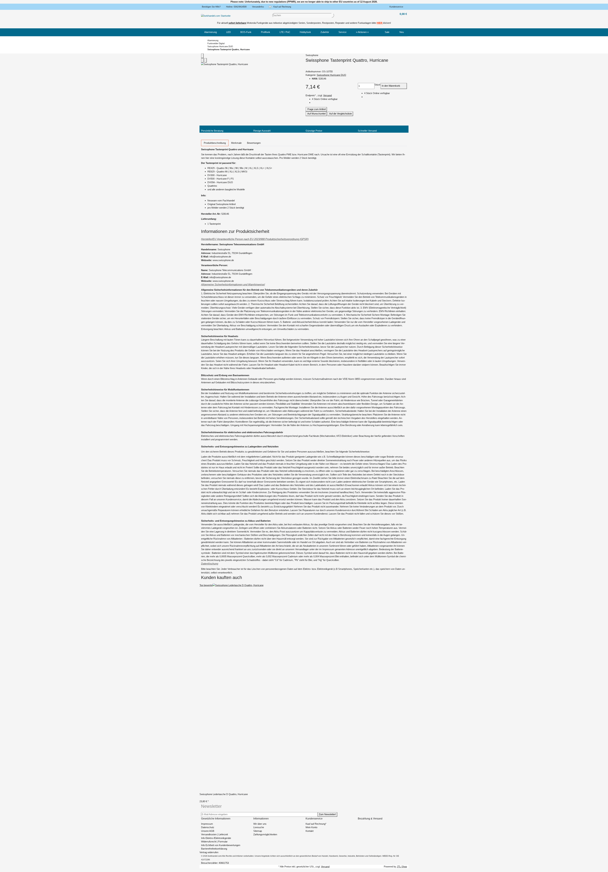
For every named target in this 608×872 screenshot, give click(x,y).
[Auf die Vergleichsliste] (202, 60)
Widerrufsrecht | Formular (214, 841)
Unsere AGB (207, 831)
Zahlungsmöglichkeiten (265, 834)
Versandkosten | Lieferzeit (214, 834)
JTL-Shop (402, 866)
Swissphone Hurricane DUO (331, 75)
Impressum (207, 823)
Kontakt (310, 831)
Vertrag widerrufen (209, 852)
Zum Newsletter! (327, 814)
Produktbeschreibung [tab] (215, 143)
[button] (397, 6)
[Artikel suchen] (333, 15)
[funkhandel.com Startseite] (216, 15)
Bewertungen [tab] (254, 143)
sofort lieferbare (237, 23)
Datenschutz (207, 827)
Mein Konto (311, 827)
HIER (379, 23)
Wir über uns (259, 823)
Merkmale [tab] (236, 143)
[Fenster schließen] (202, 56)
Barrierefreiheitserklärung (214, 848)
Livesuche (258, 827)
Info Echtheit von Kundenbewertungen (220, 845)
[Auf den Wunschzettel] (205, 60)
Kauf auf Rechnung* (316, 823)
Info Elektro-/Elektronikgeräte (216, 838)
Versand (327, 95)
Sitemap (257, 831)
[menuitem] (211, 32)
